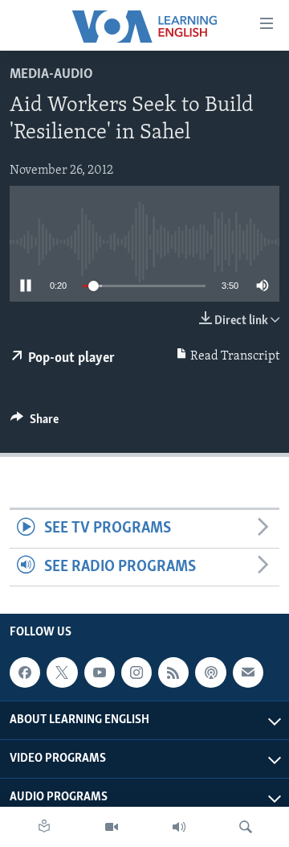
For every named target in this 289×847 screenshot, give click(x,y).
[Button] (34, 423)
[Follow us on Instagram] (136, 672)
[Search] (246, 827)
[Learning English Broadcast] (179, 827)
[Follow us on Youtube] (99, 672)
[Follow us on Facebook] (25, 672)
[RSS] (173, 672)
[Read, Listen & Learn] (44, 827)
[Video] (112, 827)
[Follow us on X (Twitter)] (62, 672)
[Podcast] (210, 672)
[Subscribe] (248, 672)
